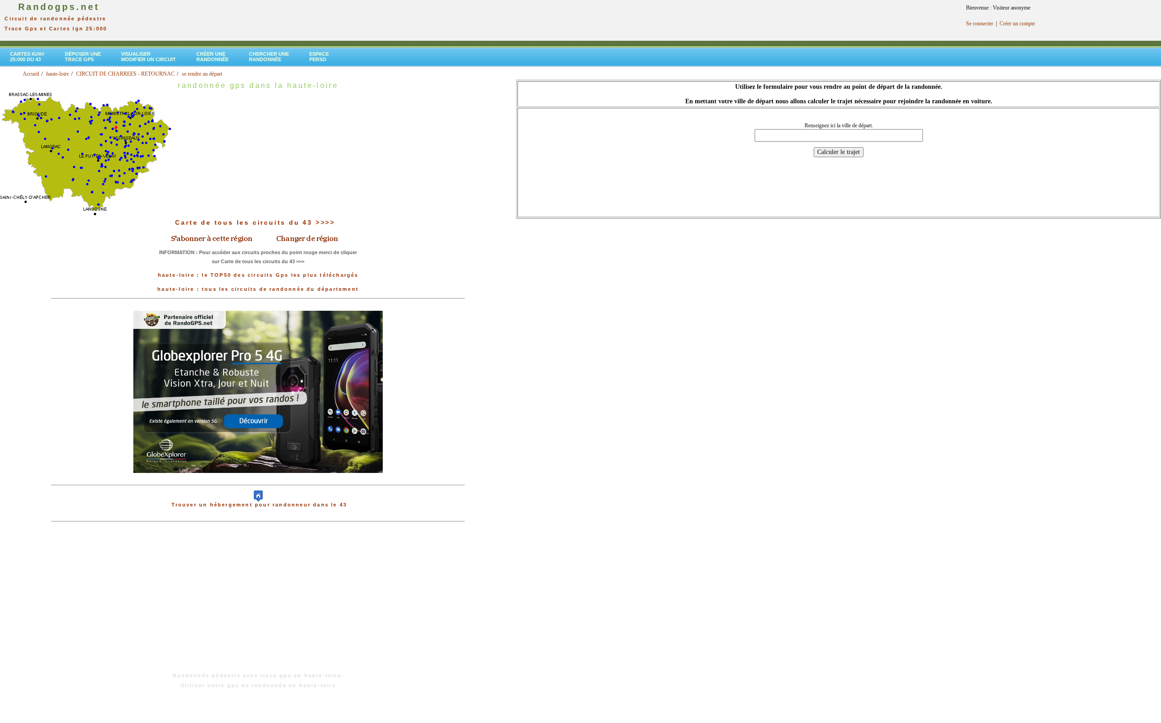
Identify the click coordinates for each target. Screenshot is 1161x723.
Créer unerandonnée (212, 56)
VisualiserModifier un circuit (148, 56)
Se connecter (979, 23)
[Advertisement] (258, 601)
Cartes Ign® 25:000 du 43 (27, 56)
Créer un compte (1017, 23)
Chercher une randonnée (269, 56)
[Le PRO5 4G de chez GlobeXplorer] (258, 480)
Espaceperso (319, 56)
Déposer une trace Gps (83, 56)
